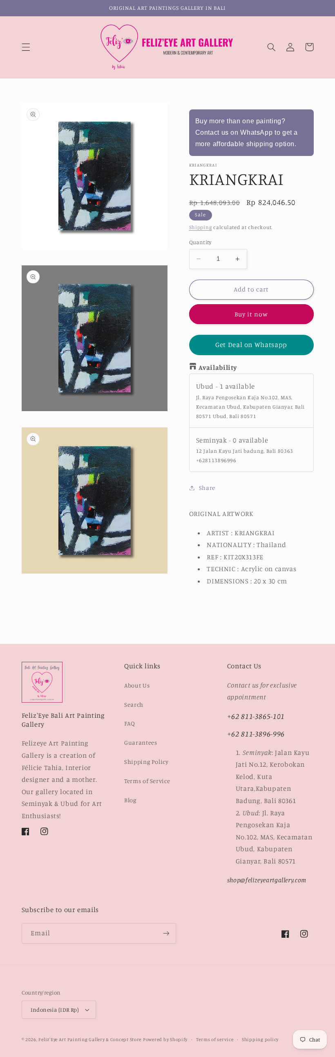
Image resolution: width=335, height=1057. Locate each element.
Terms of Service (147, 780)
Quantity (200, 242)
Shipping (200, 227)
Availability (218, 367)
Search (133, 704)
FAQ (129, 723)
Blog (130, 800)
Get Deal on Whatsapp (251, 344)
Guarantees (140, 742)
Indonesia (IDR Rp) (55, 1009)
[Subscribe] (165, 933)
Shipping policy (260, 1039)
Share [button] (207, 487)
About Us (137, 685)
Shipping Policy (146, 761)
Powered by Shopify (165, 1039)
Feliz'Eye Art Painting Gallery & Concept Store (89, 1039)
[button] (25, 47)
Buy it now (251, 314)
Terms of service (215, 1039)
